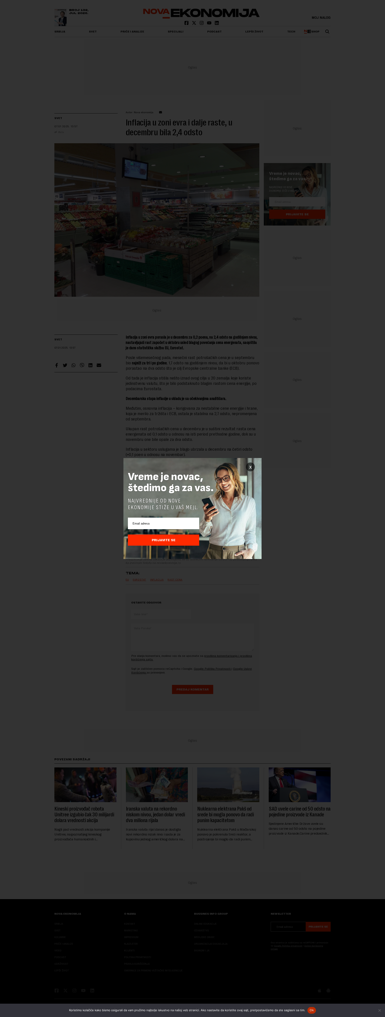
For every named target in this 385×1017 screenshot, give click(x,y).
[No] (379, 1010)
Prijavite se (164, 540)
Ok (312, 1010)
